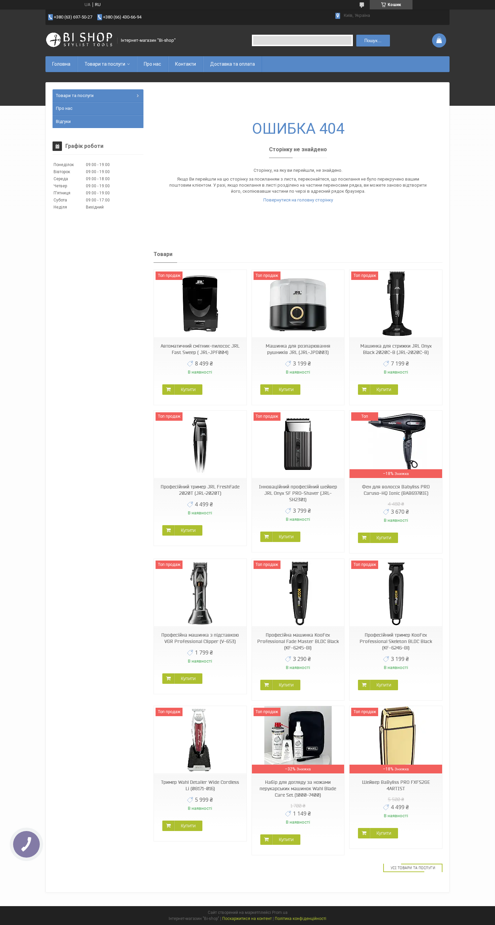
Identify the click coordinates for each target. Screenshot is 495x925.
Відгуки (63, 121)
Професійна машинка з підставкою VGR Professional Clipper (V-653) (200, 638)
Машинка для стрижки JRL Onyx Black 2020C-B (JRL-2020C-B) (396, 349)
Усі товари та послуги (413, 868)
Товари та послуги (105, 64)
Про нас (152, 64)
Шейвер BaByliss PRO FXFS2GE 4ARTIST (396, 785)
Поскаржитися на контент (247, 918)
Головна (61, 64)
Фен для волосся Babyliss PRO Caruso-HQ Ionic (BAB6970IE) (396, 490)
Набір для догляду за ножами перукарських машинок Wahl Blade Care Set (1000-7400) (298, 788)
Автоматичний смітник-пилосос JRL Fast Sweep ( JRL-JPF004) (200, 349)
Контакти (185, 64)
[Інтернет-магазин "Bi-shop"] (79, 40)
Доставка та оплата (232, 64)
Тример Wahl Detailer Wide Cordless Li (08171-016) (200, 785)
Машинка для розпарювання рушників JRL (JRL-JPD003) (298, 349)
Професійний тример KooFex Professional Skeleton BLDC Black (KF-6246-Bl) (396, 641)
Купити (188, 389)
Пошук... (373, 40)
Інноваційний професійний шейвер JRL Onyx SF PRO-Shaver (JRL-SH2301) (298, 493)
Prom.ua (280, 912)
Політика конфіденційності (300, 918)
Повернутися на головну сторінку (298, 199)
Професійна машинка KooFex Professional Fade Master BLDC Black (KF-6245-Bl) (298, 641)
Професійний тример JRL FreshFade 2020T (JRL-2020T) (200, 490)
